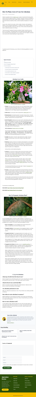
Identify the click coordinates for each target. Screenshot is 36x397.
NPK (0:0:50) (20, 161)
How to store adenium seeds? (11, 74)
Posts (9, 2)
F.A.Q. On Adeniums (7, 65)
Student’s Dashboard (26, 2)
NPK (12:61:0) (15, 155)
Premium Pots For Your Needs (17, 128)
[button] (32, 2)
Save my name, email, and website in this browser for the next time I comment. (18, 364)
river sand (17, 228)
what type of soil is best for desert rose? (12, 67)
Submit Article (14, 2)
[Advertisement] (18, 42)
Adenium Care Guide (7, 62)
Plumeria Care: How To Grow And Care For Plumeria (9, 337)
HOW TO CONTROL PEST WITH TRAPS (26, 331)
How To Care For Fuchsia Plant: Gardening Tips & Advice (8, 331)
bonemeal (29, 166)
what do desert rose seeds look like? (12, 69)
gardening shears (29, 172)
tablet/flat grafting (26, 244)
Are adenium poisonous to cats (11, 71)
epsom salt (22, 162)
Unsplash (23, 104)
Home (6, 2)
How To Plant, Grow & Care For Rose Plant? (16, 187)
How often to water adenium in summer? (12, 72)
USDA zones (26, 112)
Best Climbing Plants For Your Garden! (15, 190)
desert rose (16, 17)
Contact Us (19, 2)
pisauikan (20, 216)
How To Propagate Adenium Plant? (10, 64)
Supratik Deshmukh (17, 104)
